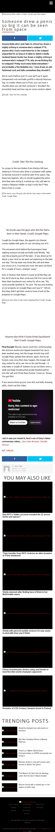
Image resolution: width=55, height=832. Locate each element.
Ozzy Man (18, 466)
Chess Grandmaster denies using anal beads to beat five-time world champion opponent (26, 670)
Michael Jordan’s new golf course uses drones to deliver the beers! (34, 763)
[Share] (14, 38)
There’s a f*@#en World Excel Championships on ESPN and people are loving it (35, 753)
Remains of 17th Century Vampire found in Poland (27, 708)
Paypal (40, 807)
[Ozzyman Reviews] (27, 802)
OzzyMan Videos (26, 805)
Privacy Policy (39, 829)
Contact (40, 804)
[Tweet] (40, 38)
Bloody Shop (27, 812)
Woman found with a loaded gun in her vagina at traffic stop (34, 785)
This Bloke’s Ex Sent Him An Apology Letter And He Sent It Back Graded (33, 774)
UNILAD (9, 450)
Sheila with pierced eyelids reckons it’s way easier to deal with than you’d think (27, 632)
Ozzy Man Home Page (14, 807)
